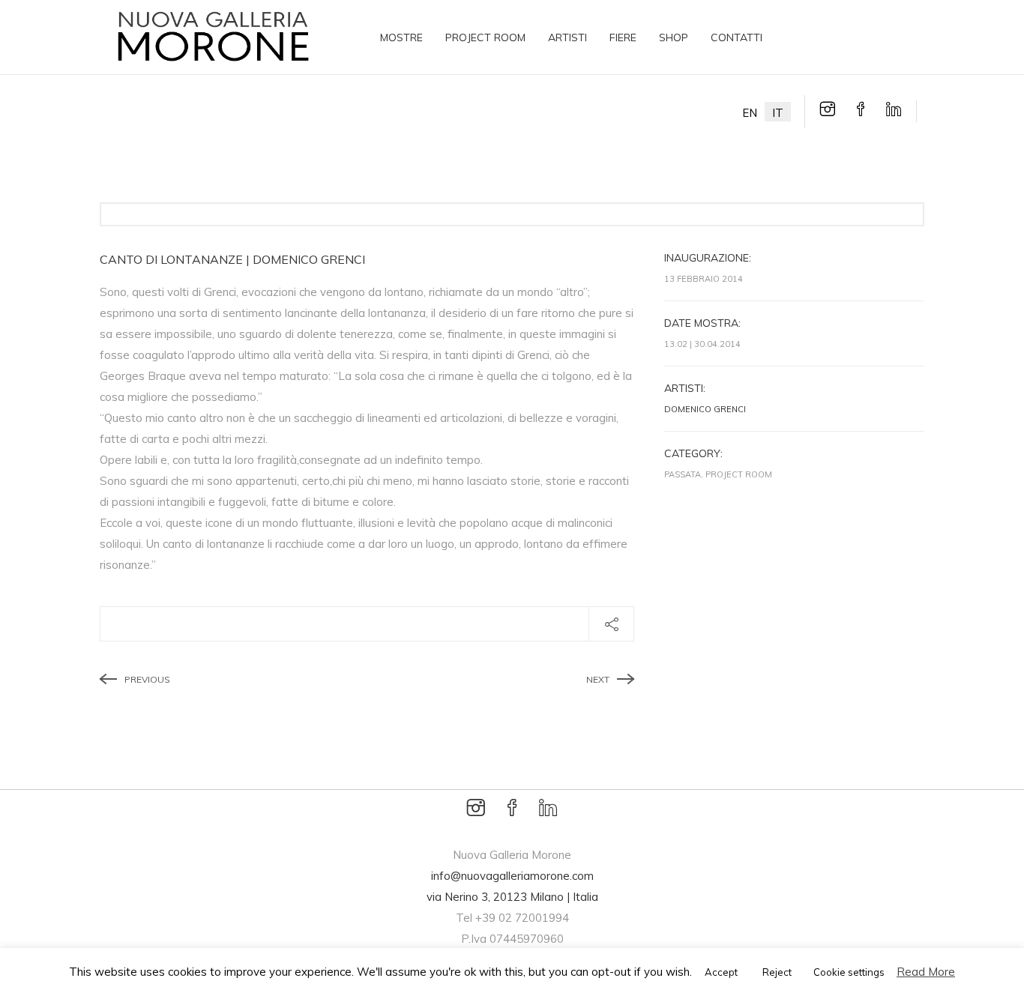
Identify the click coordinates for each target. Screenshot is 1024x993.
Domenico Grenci (705, 409)
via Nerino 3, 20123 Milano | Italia (512, 897)
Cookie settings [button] (849, 972)
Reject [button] (777, 972)
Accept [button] (721, 972)
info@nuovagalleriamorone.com (512, 876)
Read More (926, 972)
